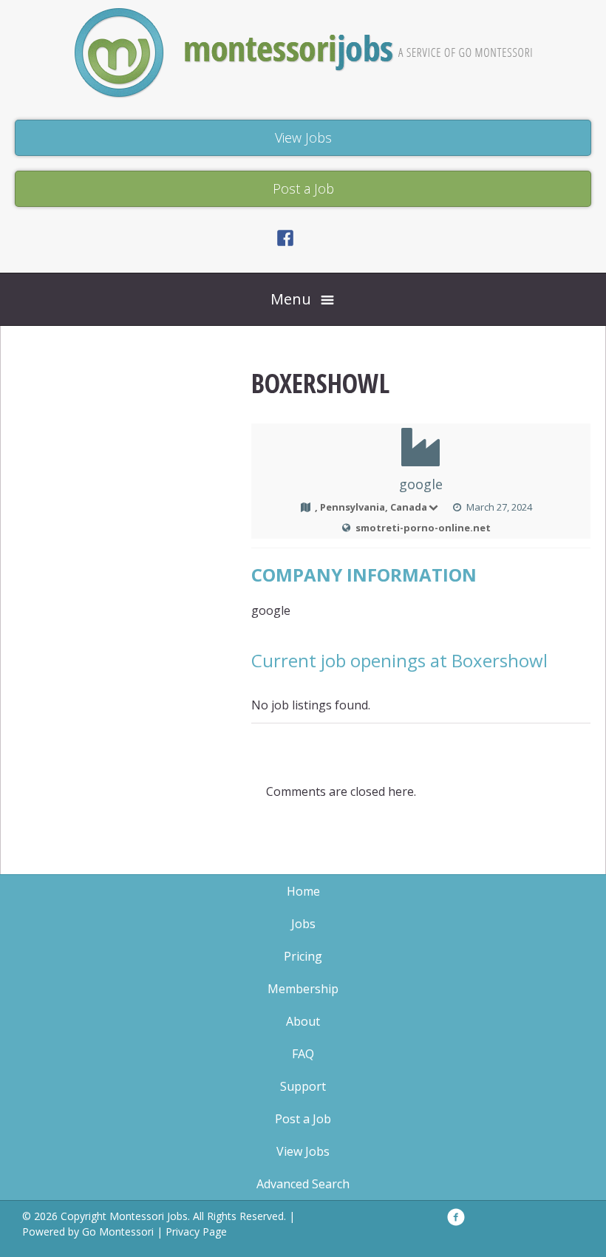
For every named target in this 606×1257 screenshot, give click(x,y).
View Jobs (303, 1151)
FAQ (303, 1054)
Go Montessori (118, 1231)
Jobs (303, 924)
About (303, 1021)
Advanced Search (303, 1184)
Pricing (303, 956)
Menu (290, 299)
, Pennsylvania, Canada (371, 507)
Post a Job (303, 1119)
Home (303, 891)
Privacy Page (196, 1231)
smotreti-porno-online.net (423, 527)
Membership (303, 989)
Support (303, 1086)
